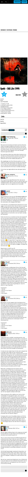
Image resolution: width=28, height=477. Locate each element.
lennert (8, 297)
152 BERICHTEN (4, 130)
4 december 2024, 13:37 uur (13, 428)
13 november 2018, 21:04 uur (13, 263)
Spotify (2, 121)
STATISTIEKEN (9, 30)
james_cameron (10, 174)
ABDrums (8, 332)
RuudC (8, 262)
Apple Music (3, 123)
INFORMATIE (3, 30)
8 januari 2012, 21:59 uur (12, 176)
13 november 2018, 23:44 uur (13, 298)
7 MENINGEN (11, 130)
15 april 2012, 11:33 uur (12, 192)
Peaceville (5, 101)
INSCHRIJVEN (17, 2)
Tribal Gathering (10, 137)
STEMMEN (15, 30)
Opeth (2, 88)
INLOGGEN (24, 2)
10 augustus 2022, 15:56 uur (13, 333)
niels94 (8, 191)
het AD (12, 357)
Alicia (7, 427)
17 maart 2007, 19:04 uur (12, 138)
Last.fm (2, 119)
